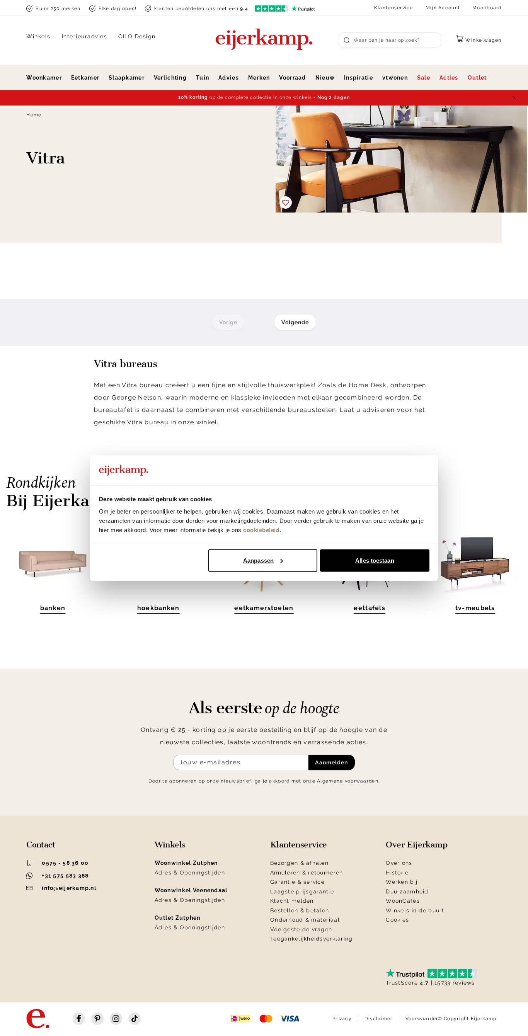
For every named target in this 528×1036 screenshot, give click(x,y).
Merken (259, 78)
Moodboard (487, 7)
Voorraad (292, 78)
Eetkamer (85, 78)
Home (33, 114)
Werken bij (401, 882)
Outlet (477, 78)
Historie (397, 872)
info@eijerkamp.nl (69, 888)
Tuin (202, 78)
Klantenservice (393, 7)
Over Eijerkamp (416, 844)
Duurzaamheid (407, 891)
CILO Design (137, 36)
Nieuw (325, 78)
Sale (423, 78)
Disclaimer (378, 1018)
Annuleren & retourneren (306, 872)
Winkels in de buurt (415, 910)
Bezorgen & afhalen (299, 863)
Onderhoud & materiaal (305, 920)
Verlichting (170, 78)
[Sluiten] (514, 98)
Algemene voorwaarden (347, 781)
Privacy (342, 1018)
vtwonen (395, 78)
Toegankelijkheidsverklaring (311, 939)
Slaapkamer (127, 78)
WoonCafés (403, 901)
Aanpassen (258, 560)
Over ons (399, 863)
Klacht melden (292, 901)
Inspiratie (358, 78)
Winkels (38, 36)
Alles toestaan (374, 560)
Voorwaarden (422, 1018)
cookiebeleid (261, 529)
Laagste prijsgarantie (302, 891)
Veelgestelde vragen (301, 929)
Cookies (397, 920)
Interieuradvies (84, 36)
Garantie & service (297, 882)
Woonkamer (44, 78)
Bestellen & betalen (299, 910)
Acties (448, 78)
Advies (228, 78)
